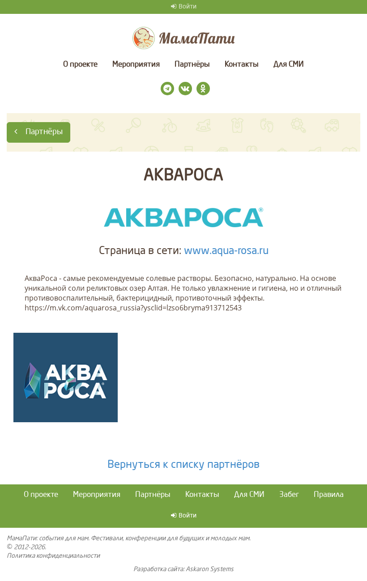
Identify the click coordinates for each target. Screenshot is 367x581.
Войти (187, 7)
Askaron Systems (210, 569)
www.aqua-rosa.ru (226, 251)
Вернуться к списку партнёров (183, 465)
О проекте (80, 64)
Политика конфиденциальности (53, 556)
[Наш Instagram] (167, 88)
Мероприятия (136, 64)
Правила (329, 495)
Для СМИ (288, 64)
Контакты (242, 64)
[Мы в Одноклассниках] (203, 88)
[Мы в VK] (185, 88)
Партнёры (192, 64)
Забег (289, 495)
